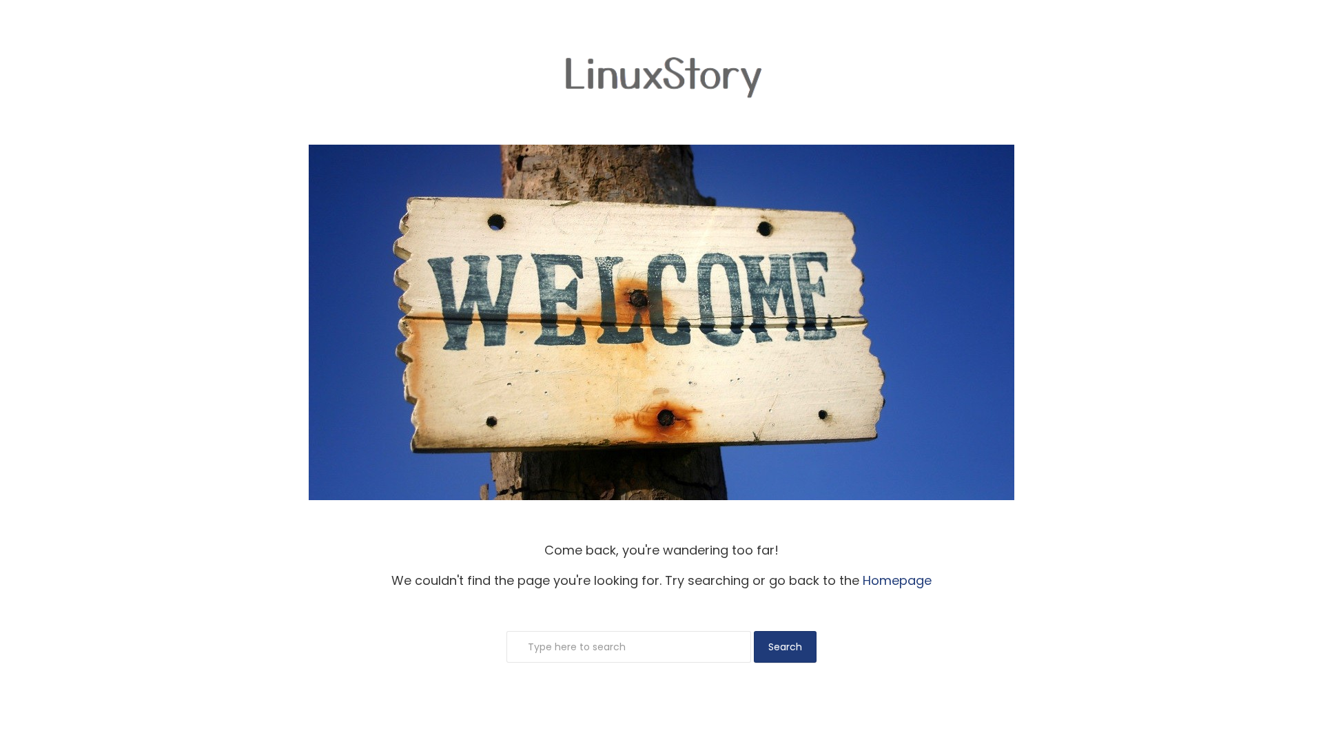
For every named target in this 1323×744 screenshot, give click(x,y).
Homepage (897, 580)
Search (785, 647)
